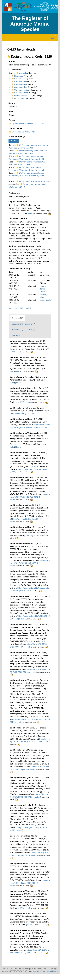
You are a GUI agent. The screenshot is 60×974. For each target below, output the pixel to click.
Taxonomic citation (18, 218)
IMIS (12, 371)
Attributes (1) (17, 329)
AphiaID (12, 61)
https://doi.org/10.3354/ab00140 (26, 519)
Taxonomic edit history (19, 268)
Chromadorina (20, 87)
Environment (15, 193)
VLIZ (48, 968)
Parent (12, 120)
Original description (18, 201)
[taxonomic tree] (15, 308)
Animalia (23, 73)
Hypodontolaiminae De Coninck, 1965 (28, 123)
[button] (8, 56)
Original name (15, 128)
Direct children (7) (17, 137)
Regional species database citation (25, 246)
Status (12, 103)
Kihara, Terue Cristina (43, 289)
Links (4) (31, 329)
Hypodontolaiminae (22, 95)
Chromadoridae (21, 93)
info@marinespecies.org (47, 971)
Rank (11, 111)
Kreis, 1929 (23, 132)
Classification (15, 70)
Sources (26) (17, 318)
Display (13, 141)
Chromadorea (20, 79)
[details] (31, 214)
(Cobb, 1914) (35, 181)
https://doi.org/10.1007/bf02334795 (33, 469)
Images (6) (16, 335)
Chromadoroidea (21, 90)
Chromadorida (20, 84)
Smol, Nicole (45, 300)
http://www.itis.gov (20, 413)
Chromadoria (20, 81)
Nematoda (18, 76)
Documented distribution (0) (24, 324)
